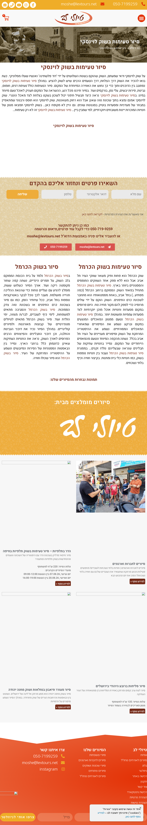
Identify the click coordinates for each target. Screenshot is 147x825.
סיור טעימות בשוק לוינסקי (112, 48)
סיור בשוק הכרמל (36, 267)
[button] (141, 18)
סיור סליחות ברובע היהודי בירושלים (120, 686)
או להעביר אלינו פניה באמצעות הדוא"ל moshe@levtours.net (73, 236)
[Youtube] (19, 5)
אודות (143, 755)
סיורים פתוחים (97, 771)
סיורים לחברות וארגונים (128, 563)
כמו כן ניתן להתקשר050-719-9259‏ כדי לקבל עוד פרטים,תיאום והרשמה (73, 227)
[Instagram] (26, 5)
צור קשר (142, 787)
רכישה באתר (139, 776)
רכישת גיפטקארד (137, 792)
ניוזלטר (143, 771)
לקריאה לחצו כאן (92, 214)
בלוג (144, 765)
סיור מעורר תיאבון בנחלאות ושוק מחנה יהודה (39, 689)
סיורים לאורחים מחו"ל (134, 760)
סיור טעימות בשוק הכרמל (110, 267)
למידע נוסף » (137, 581)
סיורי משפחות (97, 755)
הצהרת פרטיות (138, 797)
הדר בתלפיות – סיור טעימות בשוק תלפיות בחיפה (37, 551)
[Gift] (5, 5)
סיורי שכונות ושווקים (94, 765)
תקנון (144, 781)
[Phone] (12, 5)
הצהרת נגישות (139, 803)
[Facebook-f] (33, 5)
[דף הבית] (138, 48)
